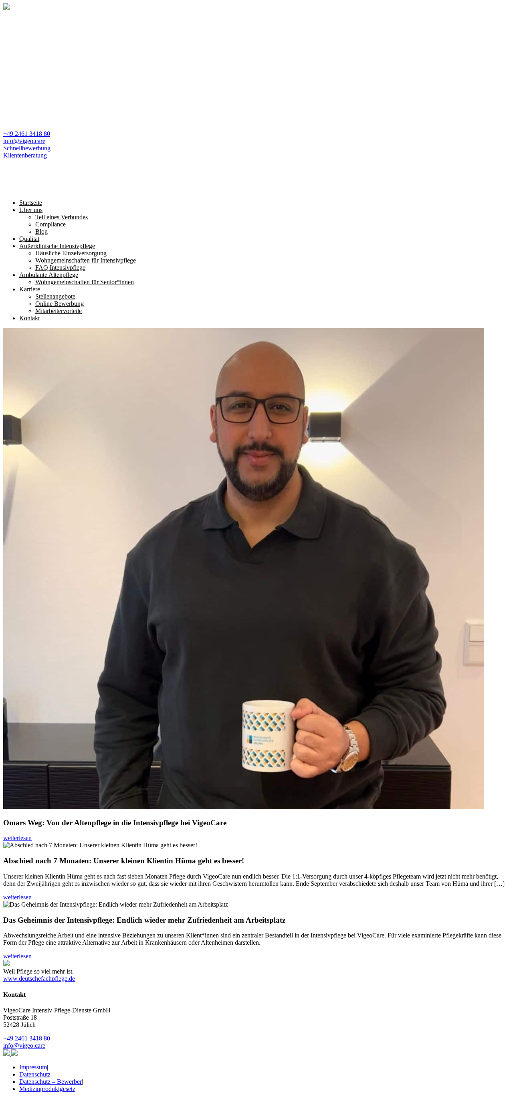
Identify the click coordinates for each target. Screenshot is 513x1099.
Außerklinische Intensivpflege (57, 245)
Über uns (30, 209)
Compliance (50, 224)
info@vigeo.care (24, 140)
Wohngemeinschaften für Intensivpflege (85, 260)
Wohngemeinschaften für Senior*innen (84, 282)
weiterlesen (17, 837)
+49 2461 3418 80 (26, 133)
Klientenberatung (25, 155)
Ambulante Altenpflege (48, 274)
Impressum (33, 1067)
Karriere (29, 289)
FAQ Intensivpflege (60, 267)
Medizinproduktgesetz (47, 1088)
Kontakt (29, 318)
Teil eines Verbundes (61, 217)
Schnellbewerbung (26, 148)
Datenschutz (34, 1074)
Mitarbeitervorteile (58, 310)
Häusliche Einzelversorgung (71, 253)
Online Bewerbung (59, 303)
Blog (41, 231)
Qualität (29, 238)
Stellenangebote (55, 296)
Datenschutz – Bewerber (50, 1081)
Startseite (30, 202)
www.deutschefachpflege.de (39, 978)
